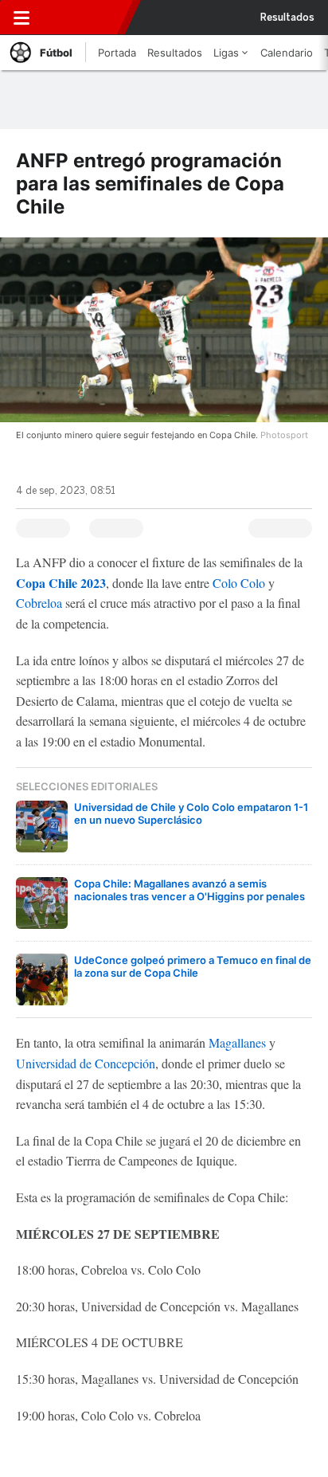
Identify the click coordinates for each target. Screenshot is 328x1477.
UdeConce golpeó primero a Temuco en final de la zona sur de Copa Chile (192, 966)
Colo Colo (239, 582)
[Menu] (21, 17)
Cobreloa (39, 602)
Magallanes (237, 1042)
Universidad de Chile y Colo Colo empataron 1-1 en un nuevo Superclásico (191, 813)
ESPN (85, 17)
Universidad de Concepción (85, 1063)
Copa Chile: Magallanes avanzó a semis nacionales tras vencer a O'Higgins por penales (189, 890)
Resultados (287, 17)
